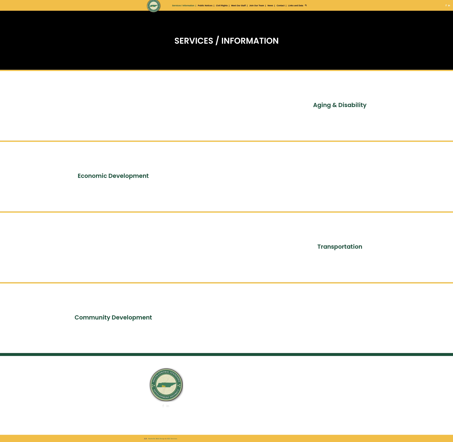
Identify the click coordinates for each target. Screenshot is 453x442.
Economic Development (113, 176)
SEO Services (172, 439)
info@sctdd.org (204, 397)
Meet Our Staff (238, 5)
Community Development (113, 317)
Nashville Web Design (156, 439)
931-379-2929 (204, 386)
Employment (276, 396)
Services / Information (183, 5)
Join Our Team (256, 5)
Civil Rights (222, 5)
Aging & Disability (340, 105)
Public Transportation (280, 385)
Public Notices (205, 5)
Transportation (339, 246)
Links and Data (295, 5)
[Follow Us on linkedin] (167, 406)
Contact (281, 5)
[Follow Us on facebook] (163, 406)
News (270, 5)
